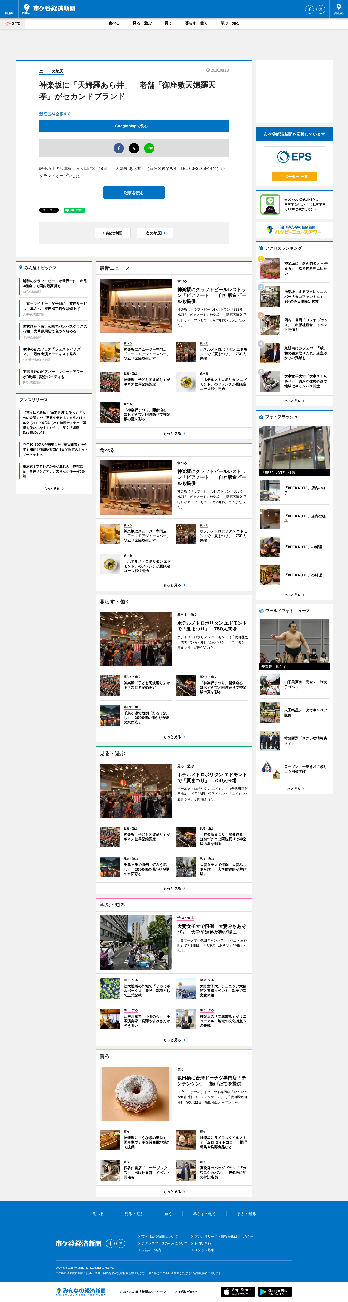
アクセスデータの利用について (164, 1243)
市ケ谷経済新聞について (159, 1236)
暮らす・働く (196, 23)
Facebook (309, 9)
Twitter (320, 9)
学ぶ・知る (230, 23)
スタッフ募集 (204, 1250)
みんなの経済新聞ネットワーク (80, 1292)
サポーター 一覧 (294, 176)
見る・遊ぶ (142, 23)
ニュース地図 (51, 71)
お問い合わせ (204, 1243)
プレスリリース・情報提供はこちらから (224, 1236)
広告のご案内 (151, 1250)
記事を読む (134, 192)
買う (168, 23)
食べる (114, 23)
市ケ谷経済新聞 (48, 9)
